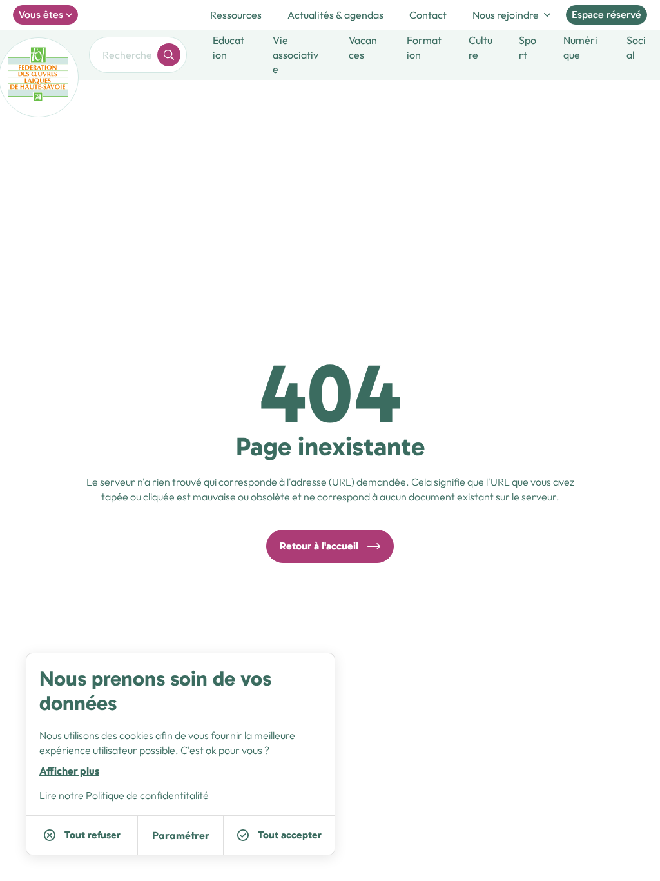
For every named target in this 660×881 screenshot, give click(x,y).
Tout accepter (290, 835)
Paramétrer (180, 835)
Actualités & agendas (335, 14)
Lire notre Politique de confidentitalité (124, 795)
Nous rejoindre (505, 14)
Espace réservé (606, 14)
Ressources (236, 14)
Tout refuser (92, 835)
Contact (428, 14)
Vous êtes (41, 14)
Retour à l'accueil (319, 546)
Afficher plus (69, 770)
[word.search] (168, 54)
